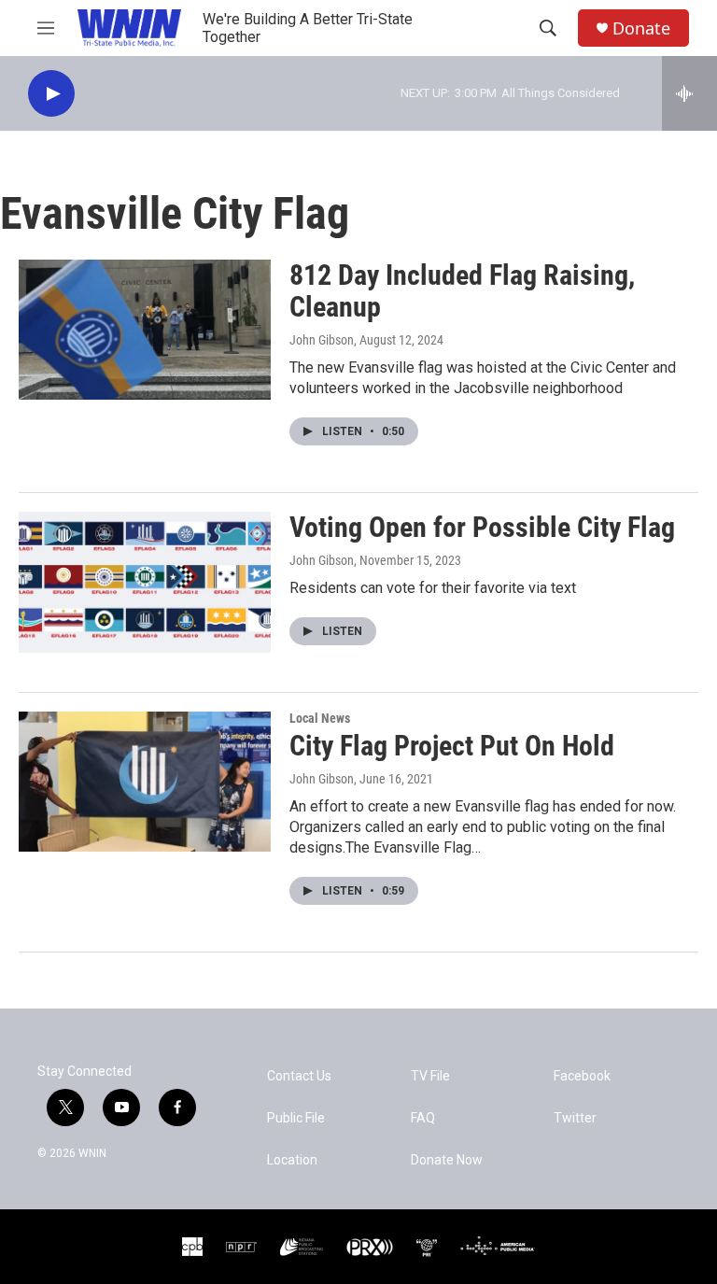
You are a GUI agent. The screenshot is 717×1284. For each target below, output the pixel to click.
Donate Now (447, 1160)
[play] (51, 94)
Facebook (582, 1076)
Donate (641, 28)
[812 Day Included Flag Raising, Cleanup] (145, 330)
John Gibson (321, 339)
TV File (430, 1076)
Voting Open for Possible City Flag (482, 527)
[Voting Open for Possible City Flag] (145, 582)
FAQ (423, 1118)
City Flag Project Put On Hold (451, 745)
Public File (296, 1118)
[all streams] (689, 93)
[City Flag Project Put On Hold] (145, 782)
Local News (319, 718)
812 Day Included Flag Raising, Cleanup (462, 291)
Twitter (575, 1118)
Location (292, 1160)
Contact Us (299, 1076)
